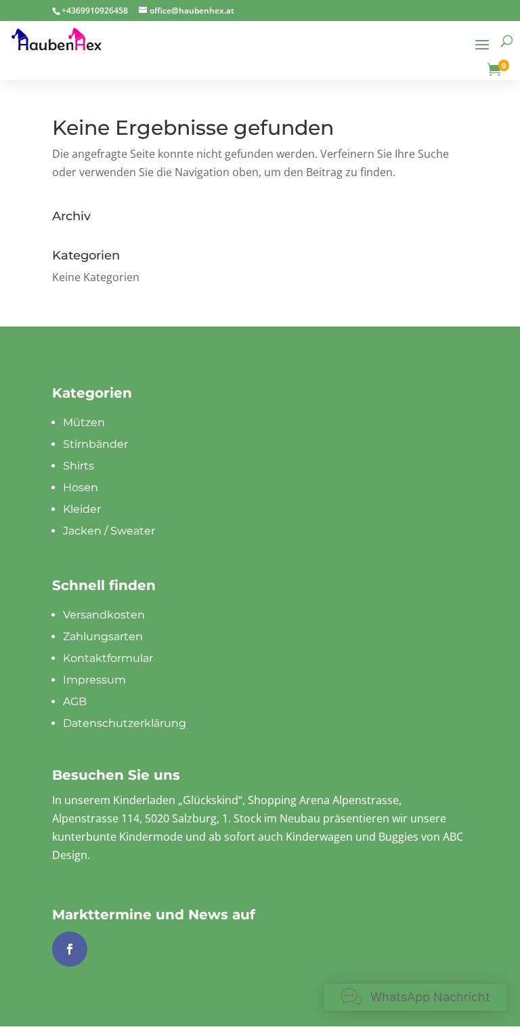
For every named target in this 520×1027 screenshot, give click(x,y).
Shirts (78, 465)
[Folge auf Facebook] (69, 949)
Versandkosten (104, 614)
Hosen (80, 487)
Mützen (84, 422)
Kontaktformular (108, 658)
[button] (415, 997)
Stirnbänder (95, 444)
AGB (75, 701)
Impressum (94, 679)
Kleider (82, 509)
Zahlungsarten (103, 636)
